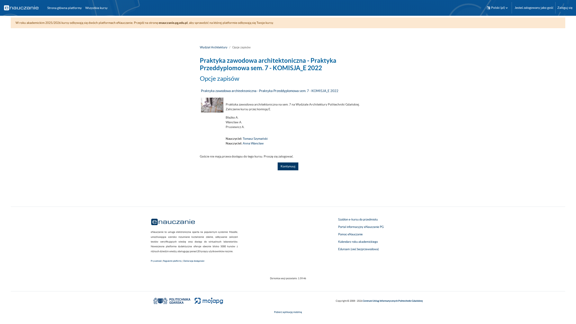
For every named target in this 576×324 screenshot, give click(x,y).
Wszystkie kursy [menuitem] (96, 8)
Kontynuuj (288, 166)
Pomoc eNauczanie (350, 234)
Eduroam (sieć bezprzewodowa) (358, 249)
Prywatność (156, 261)
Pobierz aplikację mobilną (288, 312)
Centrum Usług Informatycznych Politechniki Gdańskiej (393, 300)
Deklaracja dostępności (193, 261)
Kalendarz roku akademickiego (358, 241)
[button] (497, 8)
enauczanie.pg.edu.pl (173, 23)
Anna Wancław (253, 143)
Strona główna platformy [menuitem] (64, 8)
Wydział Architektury (213, 47)
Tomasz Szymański (255, 138)
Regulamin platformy (172, 261)
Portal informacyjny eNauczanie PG (361, 227)
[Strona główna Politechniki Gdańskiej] (171, 300)
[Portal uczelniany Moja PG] (207, 300)
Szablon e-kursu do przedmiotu (358, 219)
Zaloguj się (564, 7)
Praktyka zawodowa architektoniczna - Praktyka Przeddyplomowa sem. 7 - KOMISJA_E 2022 (269, 91)
